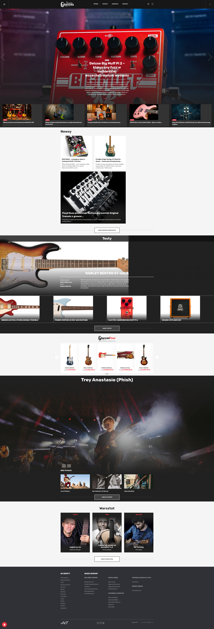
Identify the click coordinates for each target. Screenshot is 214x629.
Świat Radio (111, 607)
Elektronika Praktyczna (114, 602)
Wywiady (63, 592)
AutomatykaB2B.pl (113, 600)
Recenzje (63, 594)
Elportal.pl (111, 604)
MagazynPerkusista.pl (114, 586)
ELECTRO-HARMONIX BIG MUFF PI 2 (123, 320)
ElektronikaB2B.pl (113, 597)
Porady (62, 601)
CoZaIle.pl (87, 586)
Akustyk (139, 514)
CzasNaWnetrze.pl (89, 593)
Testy (62, 582)
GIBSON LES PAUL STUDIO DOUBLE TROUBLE (19, 320)
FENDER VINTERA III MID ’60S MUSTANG (71, 320)
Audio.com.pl (111, 582)
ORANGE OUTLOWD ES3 (171, 320)
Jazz (107, 514)
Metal (75, 514)
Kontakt (125, 4)
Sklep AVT (135, 622)
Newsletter (63, 608)
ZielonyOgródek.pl (89, 591)
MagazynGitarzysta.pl (114, 584)
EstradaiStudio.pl (112, 589)
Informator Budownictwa (91, 589)
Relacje (63, 589)
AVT (149, 622)
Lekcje (62, 599)
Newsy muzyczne (65, 584)
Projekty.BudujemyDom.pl (91, 584)
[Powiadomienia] (4, 624)
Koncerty (63, 587)
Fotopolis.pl (135, 582)
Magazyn (63, 603)
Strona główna (64, 577)
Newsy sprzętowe (65, 580)
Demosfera (64, 596)
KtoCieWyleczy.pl (136, 590)
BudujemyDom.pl (89, 582)
